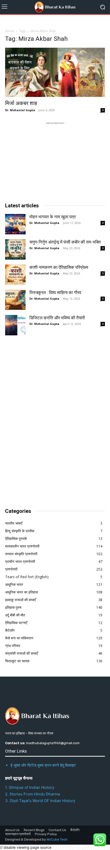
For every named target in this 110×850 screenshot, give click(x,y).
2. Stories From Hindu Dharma (32, 794)
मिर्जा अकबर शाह (21, 103)
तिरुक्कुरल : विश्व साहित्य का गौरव (55, 292)
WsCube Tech (57, 839)
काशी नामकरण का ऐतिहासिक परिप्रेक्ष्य (58, 267)
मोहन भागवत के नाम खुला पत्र (52, 216)
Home (9, 31)
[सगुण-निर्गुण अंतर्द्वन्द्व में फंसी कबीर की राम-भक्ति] (15, 249)
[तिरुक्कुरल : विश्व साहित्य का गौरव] (15, 300)
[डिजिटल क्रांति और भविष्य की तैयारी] (15, 325)
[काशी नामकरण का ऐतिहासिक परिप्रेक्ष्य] (15, 274)
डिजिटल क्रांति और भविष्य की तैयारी (57, 317)
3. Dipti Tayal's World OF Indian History (40, 800)
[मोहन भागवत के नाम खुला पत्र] (15, 224)
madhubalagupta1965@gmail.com (53, 743)
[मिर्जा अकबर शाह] (55, 72)
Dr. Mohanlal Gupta (20, 110)
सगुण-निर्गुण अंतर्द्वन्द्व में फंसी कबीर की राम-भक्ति (65, 242)
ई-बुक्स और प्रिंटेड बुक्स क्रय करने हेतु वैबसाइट (43, 765)
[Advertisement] (43, 420)
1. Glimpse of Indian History (29, 787)
